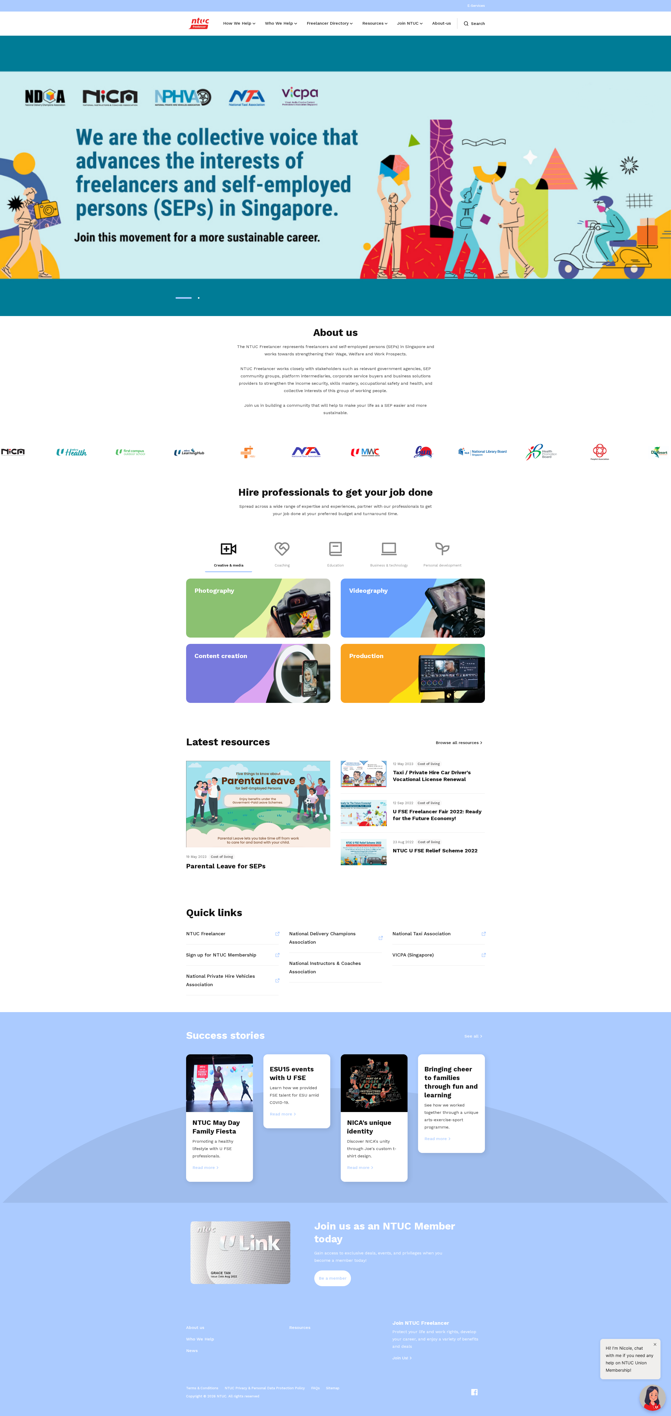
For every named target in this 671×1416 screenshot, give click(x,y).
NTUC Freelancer (205, 933)
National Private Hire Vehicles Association (220, 980)
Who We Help (200, 1339)
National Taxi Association (421, 933)
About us (195, 1327)
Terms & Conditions (202, 1388)
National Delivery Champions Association (322, 938)
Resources (299, 1327)
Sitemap (332, 1388)
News (192, 1350)
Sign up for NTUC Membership (221, 955)
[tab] (228, 555)
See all (471, 1036)
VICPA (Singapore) (413, 955)
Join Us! (400, 1357)
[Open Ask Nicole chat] (653, 1398)
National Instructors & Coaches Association (325, 967)
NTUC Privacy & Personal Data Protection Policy (265, 1388)
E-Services (476, 6)
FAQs (315, 1388)
